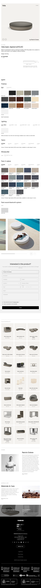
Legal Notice (20, 551)
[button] (3, 39)
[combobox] (20, 271)
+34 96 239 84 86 (20, 538)
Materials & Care (4, 498)
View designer (25, 473)
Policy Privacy (20, 554)
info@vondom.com (20, 539)
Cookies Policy (20, 556)
